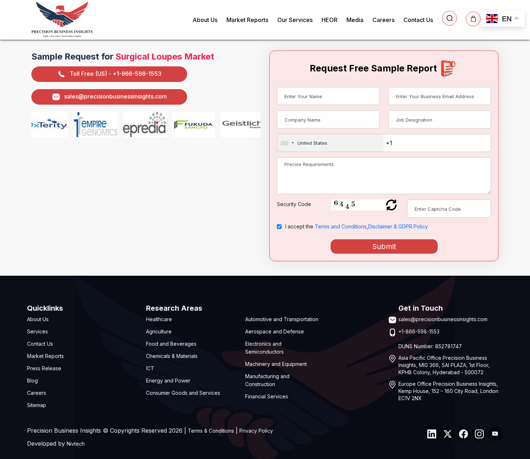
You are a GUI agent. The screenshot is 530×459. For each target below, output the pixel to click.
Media (354, 19)
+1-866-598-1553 (419, 331)
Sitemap (36, 405)
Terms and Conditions (341, 226)
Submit (384, 246)
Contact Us (418, 20)
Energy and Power (168, 380)
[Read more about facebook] (463, 434)
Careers (383, 20)
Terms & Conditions (211, 431)
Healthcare (159, 319)
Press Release (44, 368)
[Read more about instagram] (479, 434)
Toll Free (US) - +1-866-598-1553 (116, 73)
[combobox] (330, 143)
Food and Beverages (171, 344)
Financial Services (266, 396)
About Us (205, 20)
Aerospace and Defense (274, 331)
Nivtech (76, 444)
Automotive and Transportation (281, 319)
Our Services (295, 20)
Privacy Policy (256, 431)
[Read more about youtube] (495, 434)
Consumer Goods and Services (183, 393)
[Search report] (449, 18)
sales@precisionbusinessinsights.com (115, 96)
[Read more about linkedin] (431, 434)
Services (37, 331)
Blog (32, 380)
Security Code (294, 204)
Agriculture (159, 331)
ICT (150, 368)
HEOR (329, 20)
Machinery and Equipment (276, 364)
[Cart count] (473, 19)
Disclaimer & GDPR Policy (398, 226)
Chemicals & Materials (172, 356)
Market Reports (247, 19)
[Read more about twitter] (447, 434)
